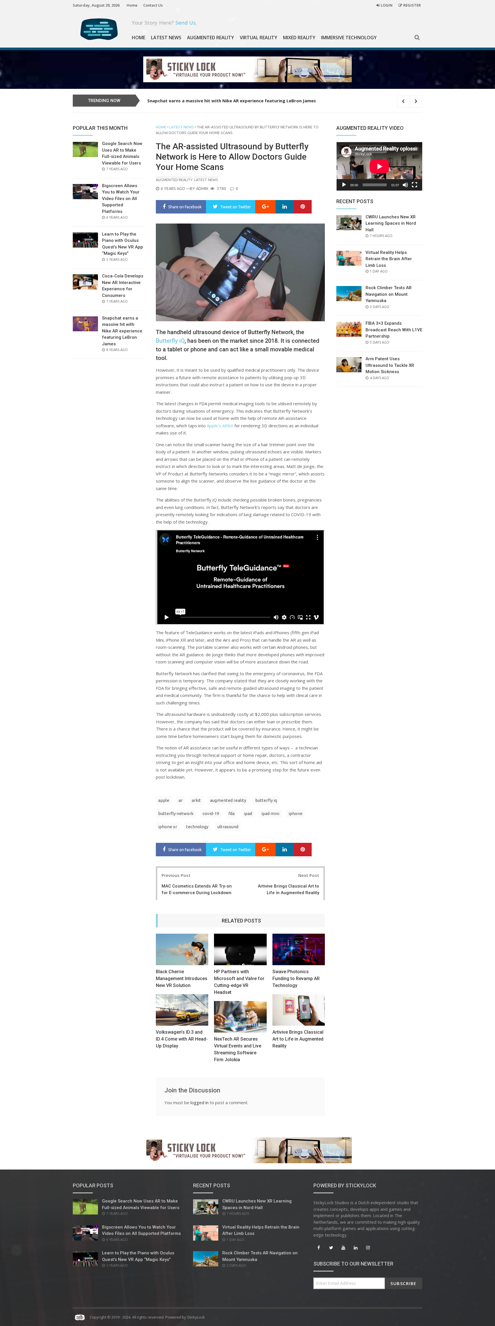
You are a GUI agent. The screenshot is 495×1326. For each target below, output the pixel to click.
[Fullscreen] (414, 185)
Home (132, 5)
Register (412, 5)
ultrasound (227, 826)
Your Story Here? (164, 22)
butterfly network (175, 813)
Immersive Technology (349, 37)
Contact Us (153, 5)
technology (197, 826)
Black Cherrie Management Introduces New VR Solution (181, 978)
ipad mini (270, 813)
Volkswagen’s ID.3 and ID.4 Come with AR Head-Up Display (182, 1039)
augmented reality (228, 800)
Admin (202, 188)
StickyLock (196, 1317)
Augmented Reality (210, 37)
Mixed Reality (299, 37)
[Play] (344, 185)
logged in (199, 1102)
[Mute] (405, 185)
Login (386, 5)
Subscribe (403, 1283)
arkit (196, 800)
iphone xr (167, 826)
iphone (295, 813)
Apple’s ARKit (220, 425)
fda (231, 813)
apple (163, 800)
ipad (248, 813)
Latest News (166, 37)
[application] (379, 166)
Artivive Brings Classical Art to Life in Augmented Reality (297, 1039)
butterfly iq (266, 800)
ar (180, 800)
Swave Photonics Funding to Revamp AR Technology (296, 978)
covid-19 (211, 813)
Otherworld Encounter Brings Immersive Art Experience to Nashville (220, 100)
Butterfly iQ (170, 340)
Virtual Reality (258, 37)
